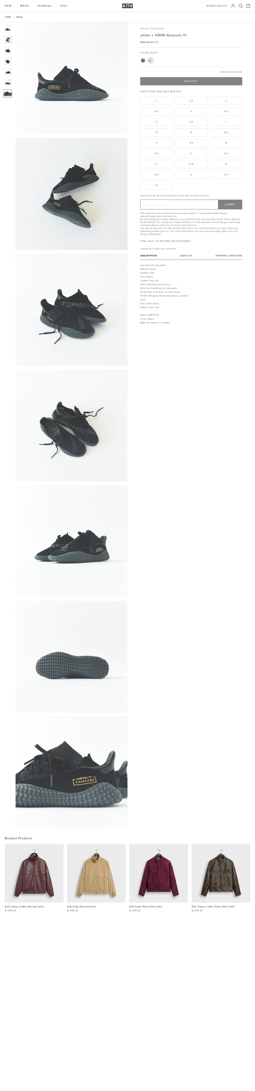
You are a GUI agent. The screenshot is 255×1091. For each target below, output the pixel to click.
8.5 (226, 132)
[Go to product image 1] (8, 29)
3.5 (191, 100)
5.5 (226, 111)
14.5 (226, 174)
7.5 (156, 132)
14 (191, 174)
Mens (19, 17)
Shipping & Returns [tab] (229, 255)
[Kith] (127, 6)
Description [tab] (148, 255)
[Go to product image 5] (8, 72)
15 (156, 185)
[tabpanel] (191, 293)
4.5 (156, 111)
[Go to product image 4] (8, 61)
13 (226, 164)
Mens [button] (24, 5)
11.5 (226, 153)
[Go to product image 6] (8, 83)
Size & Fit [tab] (186, 255)
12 (156, 164)
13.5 (156, 174)
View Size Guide (231, 72)
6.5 (191, 122)
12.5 (191, 164)
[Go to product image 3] (8, 50)
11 (191, 153)
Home (8, 17)
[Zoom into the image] (72, 78)
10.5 (156, 153)
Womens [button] (45, 5)
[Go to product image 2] (8, 39)
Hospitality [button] (217, 5)
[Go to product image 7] (8, 93)
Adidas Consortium (152, 28)
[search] (241, 6)
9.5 (191, 143)
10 (226, 143)
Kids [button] (64, 5)
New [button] (8, 5)
